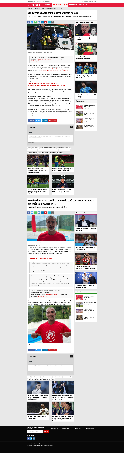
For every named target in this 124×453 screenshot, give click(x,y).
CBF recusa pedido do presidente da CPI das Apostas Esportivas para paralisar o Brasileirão (62, 418)
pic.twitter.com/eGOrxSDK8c (44, 59)
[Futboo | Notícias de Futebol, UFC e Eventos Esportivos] (34, 4)
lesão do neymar (35, 147)
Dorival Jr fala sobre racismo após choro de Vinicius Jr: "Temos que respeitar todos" (61, 191)
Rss (95, 444)
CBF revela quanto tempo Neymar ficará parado (52, 8)
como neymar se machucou (44, 150)
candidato (65, 377)
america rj (43, 377)
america (38, 377)
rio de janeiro (49, 377)
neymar (29, 147)
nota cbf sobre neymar (32, 152)
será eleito (39, 379)
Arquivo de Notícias (90, 428)
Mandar (46, 431)
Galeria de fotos (54, 428)
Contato (81, 444)
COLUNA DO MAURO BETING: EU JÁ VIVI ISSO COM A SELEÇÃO (43, 83)
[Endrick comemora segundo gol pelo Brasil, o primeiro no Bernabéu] (63, 160)
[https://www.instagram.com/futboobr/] (34, 438)
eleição (69, 377)
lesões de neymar (54, 150)
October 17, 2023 (42, 296)
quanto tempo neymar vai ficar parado (48, 147)
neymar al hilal (60, 152)
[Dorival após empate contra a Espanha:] (38, 160)
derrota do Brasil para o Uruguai (56, 69)
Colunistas (53, 430)
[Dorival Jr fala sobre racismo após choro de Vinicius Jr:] (63, 181)
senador (54, 377)
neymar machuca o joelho (64, 150)
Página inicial (29, 8)
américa (34, 377)
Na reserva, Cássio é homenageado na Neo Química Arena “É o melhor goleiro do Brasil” (38, 397)
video (53, 379)
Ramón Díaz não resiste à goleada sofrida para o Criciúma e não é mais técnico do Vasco (62, 397)
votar (29, 379)
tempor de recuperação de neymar (64, 147)
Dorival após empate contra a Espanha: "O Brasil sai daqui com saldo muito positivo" (37, 170)
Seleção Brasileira (37, 8)
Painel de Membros (79, 430)
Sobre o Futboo (75, 444)
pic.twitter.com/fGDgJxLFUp (53, 294)
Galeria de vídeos (65, 428)
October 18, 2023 (35, 61)
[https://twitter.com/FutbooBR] (31, 438)
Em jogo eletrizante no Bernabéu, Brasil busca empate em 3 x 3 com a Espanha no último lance (37, 191)
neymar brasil (53, 152)
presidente (60, 377)
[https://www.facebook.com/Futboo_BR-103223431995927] (28, 438)
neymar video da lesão (32, 150)
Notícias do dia (78, 428)
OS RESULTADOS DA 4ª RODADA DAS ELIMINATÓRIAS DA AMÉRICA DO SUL (46, 85)
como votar (33, 379)
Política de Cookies (88, 444)
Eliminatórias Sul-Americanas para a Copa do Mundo (54, 71)
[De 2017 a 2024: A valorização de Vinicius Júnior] (38, 408)
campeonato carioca (47, 379)
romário (29, 377)
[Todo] (89, 5)
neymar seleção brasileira (43, 152)
